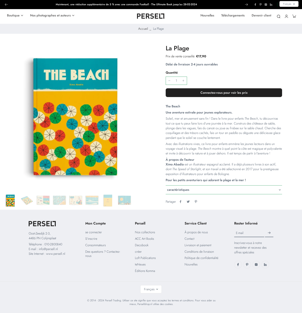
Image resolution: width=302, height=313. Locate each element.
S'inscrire (91, 238)
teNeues (140, 264)
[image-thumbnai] (10, 200)
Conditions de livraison (199, 251)
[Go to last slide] (6, 4)
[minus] (169, 80)
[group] (77, 118)
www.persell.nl (55, 253)
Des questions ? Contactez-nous (102, 253)
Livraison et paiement (198, 245)
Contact (189, 238)
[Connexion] (286, 16)
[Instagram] (265, 4)
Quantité (172, 72)
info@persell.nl (48, 249)
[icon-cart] (294, 16)
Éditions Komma (145, 271)
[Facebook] (255, 4)
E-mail (239, 233)
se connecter (93, 232)
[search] (278, 16)
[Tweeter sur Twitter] (188, 201)
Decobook (141, 245)
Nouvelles (191, 264)
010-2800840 (53, 244)
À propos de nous (196, 232)
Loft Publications (145, 258)
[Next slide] (246, 4)
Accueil (143, 28)
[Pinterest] (260, 4)
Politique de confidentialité (201, 258)
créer (138, 251)
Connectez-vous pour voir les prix (223, 92)
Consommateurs (95, 245)
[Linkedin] (271, 4)
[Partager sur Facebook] (180, 201)
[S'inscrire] (269, 233)
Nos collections (145, 232)
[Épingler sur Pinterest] (196, 201)
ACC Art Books (144, 238)
